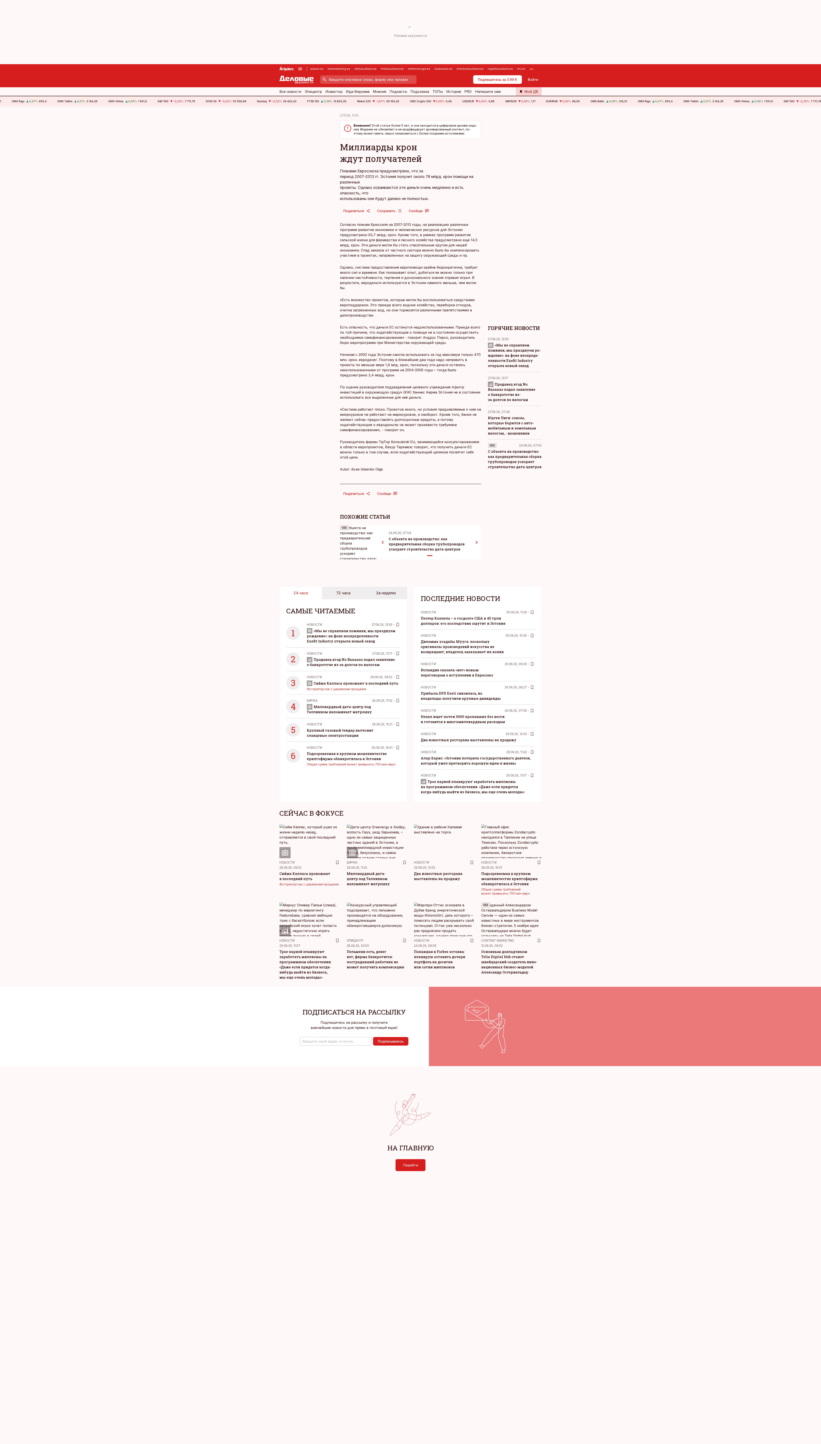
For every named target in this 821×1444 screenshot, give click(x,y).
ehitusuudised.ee (365, 68)
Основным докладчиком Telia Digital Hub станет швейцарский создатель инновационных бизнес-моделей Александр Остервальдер (509, 961)
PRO (468, 91)
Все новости (290, 91)
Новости (314, 624)
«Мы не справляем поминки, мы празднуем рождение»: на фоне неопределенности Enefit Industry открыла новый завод (514, 355)
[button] (335, 1041)
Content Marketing (497, 940)
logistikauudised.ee (500, 68)
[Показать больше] (532, 69)
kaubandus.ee (443, 68)
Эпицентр (313, 91)
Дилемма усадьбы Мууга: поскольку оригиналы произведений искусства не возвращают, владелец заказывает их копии (462, 646)
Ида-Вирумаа (357, 91)
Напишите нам (488, 91)
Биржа (312, 700)
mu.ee (521, 68)
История (453, 91)
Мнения (379, 91)
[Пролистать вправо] (477, 542)
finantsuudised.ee (392, 68)
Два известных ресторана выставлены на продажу (468, 740)
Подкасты (398, 91)
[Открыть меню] (300, 69)
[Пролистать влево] (382, 542)
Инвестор (334, 91)
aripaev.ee (316, 68)
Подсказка (419, 91)
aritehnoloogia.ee (419, 68)
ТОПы (438, 91)
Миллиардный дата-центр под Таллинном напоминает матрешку (368, 878)
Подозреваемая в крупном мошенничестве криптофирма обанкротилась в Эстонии (509, 878)
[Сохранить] (397, 624)
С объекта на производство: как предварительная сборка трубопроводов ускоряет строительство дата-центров (427, 544)
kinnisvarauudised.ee (470, 68)
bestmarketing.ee (339, 68)
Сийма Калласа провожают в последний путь (356, 683)
